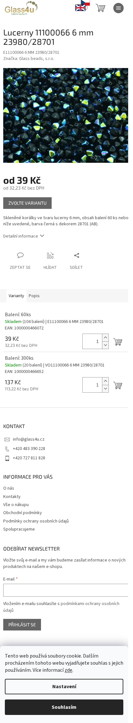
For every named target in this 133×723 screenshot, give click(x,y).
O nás (8, 488)
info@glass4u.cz (29, 439)
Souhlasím (64, 707)
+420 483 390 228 (29, 448)
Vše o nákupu (16, 505)
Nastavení (64, 686)
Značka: (28, 58)
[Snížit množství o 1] (105, 345)
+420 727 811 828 (29, 458)
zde (68, 670)
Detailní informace (20, 236)
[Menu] (118, 8)
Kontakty (12, 496)
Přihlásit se (22, 624)
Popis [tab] (34, 296)
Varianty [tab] (16, 296)
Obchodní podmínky (22, 513)
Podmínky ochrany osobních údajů (36, 521)
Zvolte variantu (27, 203)
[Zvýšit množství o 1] (105, 337)
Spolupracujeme (19, 529)
